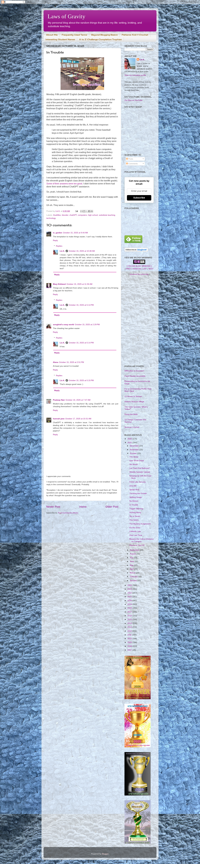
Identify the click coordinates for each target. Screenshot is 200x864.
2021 (129, 597)
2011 (129, 635)
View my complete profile (135, 75)
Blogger (105, 854)
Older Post (111, 506)
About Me (52, 35)
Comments (133, 164)
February (134, 576)
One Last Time (135, 535)
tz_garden (57, 233)
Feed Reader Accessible (134, 376)
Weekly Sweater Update (139, 472)
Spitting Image (135, 497)
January (133, 580)
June (132, 561)
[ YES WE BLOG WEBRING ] (139, 266)
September (135, 550)
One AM (132, 486)
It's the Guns (134, 527)
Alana (55, 362)
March (133, 573)
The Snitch (134, 520)
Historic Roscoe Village (134, 401)
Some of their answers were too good (64, 183)
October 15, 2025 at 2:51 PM (71, 362)
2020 (129, 600)
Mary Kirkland (59, 284)
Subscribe (139, 197)
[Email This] (81, 211)
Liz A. (62, 251)
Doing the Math (131, 414)
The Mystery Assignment (140, 524)
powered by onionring (139, 274)
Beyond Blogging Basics (104, 35)
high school (93, 215)
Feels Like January (137, 482)
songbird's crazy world (63, 324)
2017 (129, 612)
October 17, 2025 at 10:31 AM (78, 419)
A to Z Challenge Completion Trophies (100, 39)
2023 (129, 589)
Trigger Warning (136, 508)
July (132, 557)
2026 (129, 439)
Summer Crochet (131, 427)
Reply (55, 240)
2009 (129, 642)
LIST (145, 269)
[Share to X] (86, 211)
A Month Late (135, 531)
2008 (129, 646)
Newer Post (53, 506)
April (132, 569)
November (134, 449)
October (133, 453)
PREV (128, 269)
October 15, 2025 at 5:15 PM (81, 380)
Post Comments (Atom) (68, 513)
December (134, 446)
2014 (129, 623)
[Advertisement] (139, 320)
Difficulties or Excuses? (134, 371)
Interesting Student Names (60, 39)
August (133, 554)
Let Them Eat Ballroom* (139, 468)
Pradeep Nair (59, 400)
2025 (129, 442)
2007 (129, 650)
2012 (129, 631)
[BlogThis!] (84, 211)
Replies (59, 246)
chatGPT (73, 215)
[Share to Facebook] (89, 211)
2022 (129, 593)
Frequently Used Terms (74, 35)
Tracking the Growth (138, 493)
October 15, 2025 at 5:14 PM (81, 305)
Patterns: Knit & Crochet (135, 35)
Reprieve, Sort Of (136, 545)
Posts (130, 159)
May (132, 565)
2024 (129, 585)
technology (51, 218)
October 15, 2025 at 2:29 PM (87, 324)
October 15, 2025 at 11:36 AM (79, 284)
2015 (129, 619)
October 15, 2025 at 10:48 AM (82, 251)
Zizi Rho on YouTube (133, 100)
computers (82, 215)
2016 (129, 616)
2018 (129, 608)
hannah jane (58, 419)
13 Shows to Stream (133, 396)
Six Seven (133, 464)
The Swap (133, 457)
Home (83, 506)
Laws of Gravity (66, 16)
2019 (129, 604)
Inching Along (135, 512)
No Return (133, 501)
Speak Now (134, 490)
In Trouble (133, 505)
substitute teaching (107, 215)
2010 (129, 638)
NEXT (150, 269)
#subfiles (57, 215)
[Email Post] (76, 211)
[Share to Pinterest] (91, 211)
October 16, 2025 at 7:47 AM (78, 400)
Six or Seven (134, 516)
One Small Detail (136, 460)
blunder (65, 215)
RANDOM (137, 269)
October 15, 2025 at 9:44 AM (75, 233)
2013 (129, 627)
